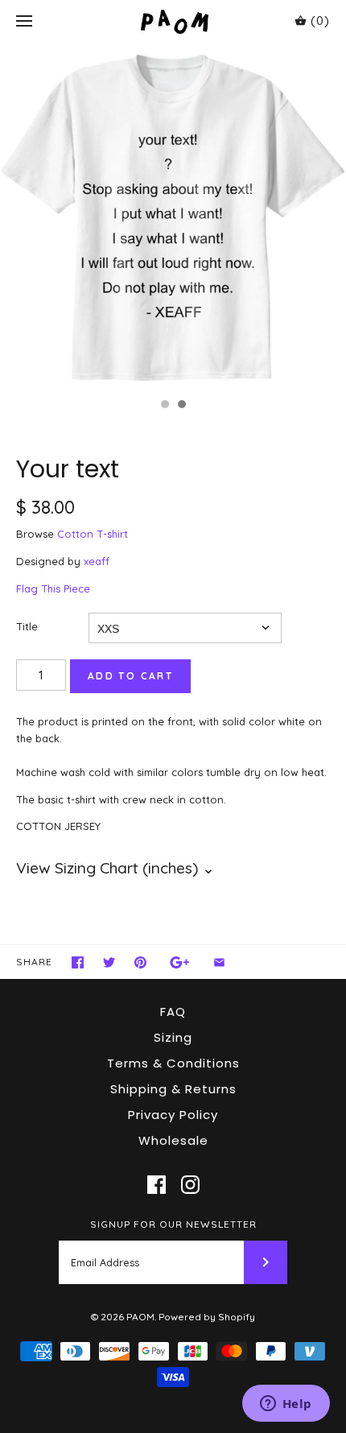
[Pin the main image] (140, 962)
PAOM (140, 1317)
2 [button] (181, 406)
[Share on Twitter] (109, 962)
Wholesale (173, 1140)
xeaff (96, 561)
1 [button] (164, 406)
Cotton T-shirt (92, 533)
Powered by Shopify (207, 1317)
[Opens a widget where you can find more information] (285, 1405)
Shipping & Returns (173, 1088)
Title (27, 626)
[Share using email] (219, 962)
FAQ (173, 1011)
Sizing (173, 1037)
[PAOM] (173, 21)
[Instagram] (190, 1184)
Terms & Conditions (173, 1063)
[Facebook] (156, 1184)
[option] (173, 216)
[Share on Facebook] (78, 962)
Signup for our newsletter (173, 1224)
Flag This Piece (53, 588)
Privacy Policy (173, 1114)
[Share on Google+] (180, 962)
